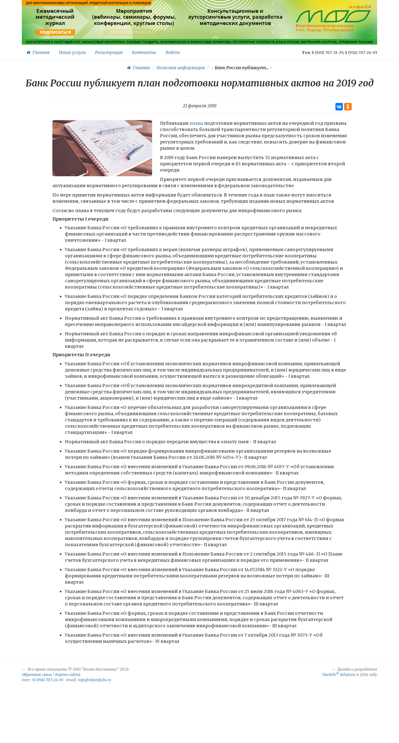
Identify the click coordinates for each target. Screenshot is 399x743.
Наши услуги (72, 52)
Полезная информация (180, 67)
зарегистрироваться (133, 32)
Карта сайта (67, 674)
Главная (40, 52)
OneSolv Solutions (339, 674)
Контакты (144, 52)
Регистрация (109, 52)
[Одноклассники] (348, 106)
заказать (235, 32)
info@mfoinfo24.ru (94, 679)
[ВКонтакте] (339, 106)
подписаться (55, 32)
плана (196, 123)
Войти (173, 52)
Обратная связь (37, 674)
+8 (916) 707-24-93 (47, 679)
